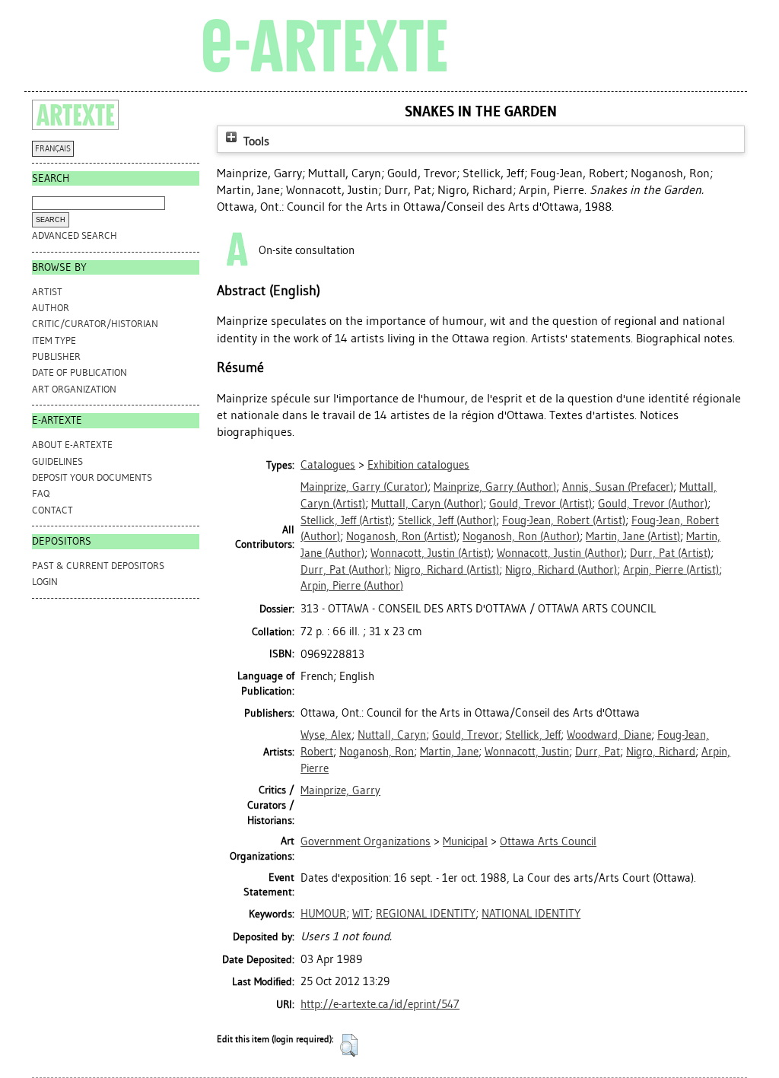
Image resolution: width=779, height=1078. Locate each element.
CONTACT (52, 510)
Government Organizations (365, 841)
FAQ (40, 493)
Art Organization (74, 389)
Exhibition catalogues (418, 465)
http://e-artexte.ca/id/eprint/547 (379, 1004)
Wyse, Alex (325, 735)
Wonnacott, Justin (527, 751)
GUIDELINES (57, 461)
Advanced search (74, 235)
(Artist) (540, 503)
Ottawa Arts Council (548, 841)
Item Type (54, 340)
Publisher (56, 356)
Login (45, 581)
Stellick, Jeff (533, 735)
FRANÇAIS (53, 149)
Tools (254, 141)
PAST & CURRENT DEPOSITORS (98, 565)
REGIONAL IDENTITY (425, 914)
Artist (47, 291)
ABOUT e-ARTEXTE (72, 444)
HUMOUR (323, 914)
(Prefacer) (617, 487)
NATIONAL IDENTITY (531, 914)
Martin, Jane (449, 751)
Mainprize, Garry (340, 790)
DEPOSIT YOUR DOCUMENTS (92, 477)
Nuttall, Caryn (392, 735)
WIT (361, 914)
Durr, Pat (597, 751)
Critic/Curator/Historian (95, 323)
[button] (348, 1045)
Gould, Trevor (465, 735)
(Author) (495, 487)
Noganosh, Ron (376, 751)
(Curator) (364, 487)
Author (50, 307)
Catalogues (327, 465)
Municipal (465, 841)
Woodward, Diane (609, 735)
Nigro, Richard (660, 751)
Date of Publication (79, 372)
